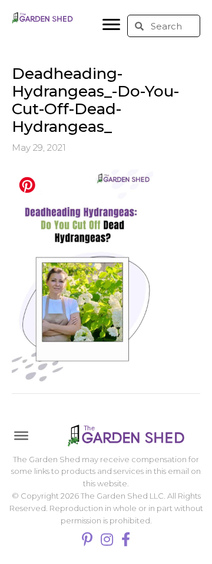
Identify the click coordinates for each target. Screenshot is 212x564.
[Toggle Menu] (21, 435)
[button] (111, 25)
